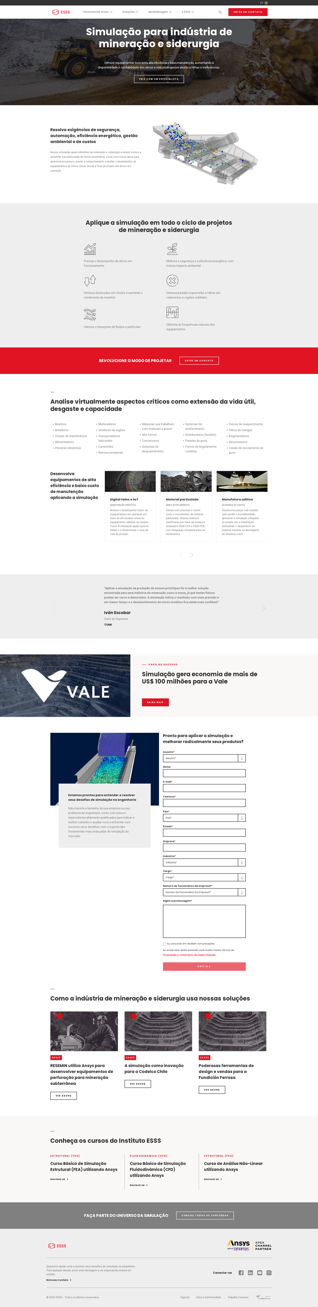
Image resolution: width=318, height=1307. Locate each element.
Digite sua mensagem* (177, 900)
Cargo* (167, 871)
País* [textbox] (169, 817)
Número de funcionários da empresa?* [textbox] (188, 892)
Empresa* (169, 841)
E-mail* (167, 781)
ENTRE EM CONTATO (199, 360)
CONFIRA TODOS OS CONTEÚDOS (205, 1215)
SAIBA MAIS (155, 702)
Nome (167, 767)
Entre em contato (248, 12)
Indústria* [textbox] (171, 862)
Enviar (204, 966)
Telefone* (169, 796)
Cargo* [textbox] (170, 877)
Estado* (168, 826)
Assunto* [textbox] (171, 758)
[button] (191, 554)
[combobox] (204, 758)
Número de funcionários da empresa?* (187, 886)
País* (166, 811)
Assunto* (169, 752)
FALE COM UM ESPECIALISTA (159, 79)
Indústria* (169, 856)
